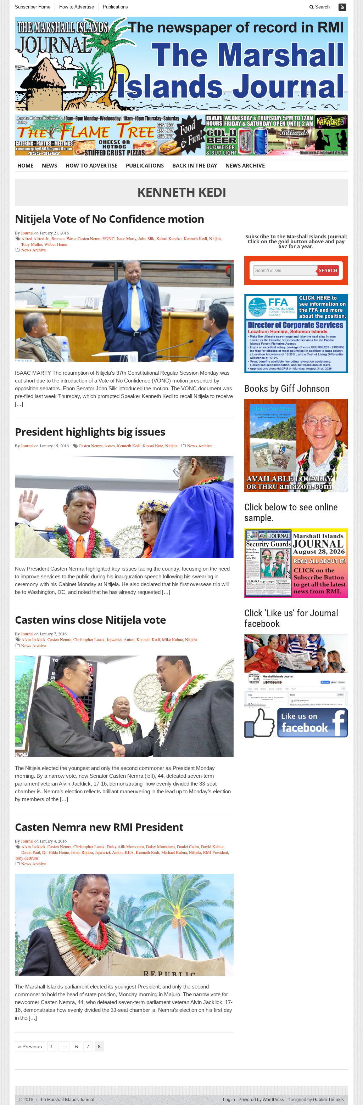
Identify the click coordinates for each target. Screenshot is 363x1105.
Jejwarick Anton (120, 639)
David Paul (30, 852)
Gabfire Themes (328, 1099)
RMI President (215, 852)
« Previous (30, 1046)
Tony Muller (31, 244)
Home (25, 165)
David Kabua (212, 846)
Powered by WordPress (261, 1099)
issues (110, 445)
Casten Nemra (90, 445)
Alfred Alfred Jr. (35, 238)
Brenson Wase (63, 238)
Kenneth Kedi (195, 238)
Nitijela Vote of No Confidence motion (109, 218)
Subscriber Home (32, 7)
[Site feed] (343, 7)
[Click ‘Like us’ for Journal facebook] (296, 686)
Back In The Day (194, 165)
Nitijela (215, 238)
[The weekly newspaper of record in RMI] (181, 64)
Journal (27, 233)
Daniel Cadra (188, 846)
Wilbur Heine (55, 244)
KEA (129, 852)
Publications (115, 7)
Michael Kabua (174, 852)
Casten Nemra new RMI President (99, 827)
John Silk (146, 238)
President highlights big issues (90, 431)
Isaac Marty (126, 238)
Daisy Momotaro (160, 846)
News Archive (245, 165)
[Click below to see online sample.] (296, 563)
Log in (229, 1099)
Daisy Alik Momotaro (125, 846)
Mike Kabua (172, 639)
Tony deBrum (26, 858)
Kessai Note (153, 445)
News (49, 165)
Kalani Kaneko (169, 238)
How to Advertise (76, 7)
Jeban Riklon (82, 852)
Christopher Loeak (89, 639)
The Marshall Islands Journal (64, 1099)
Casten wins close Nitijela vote (90, 619)
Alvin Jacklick (33, 639)
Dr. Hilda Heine (55, 852)
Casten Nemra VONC (96, 238)
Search (322, 7)
